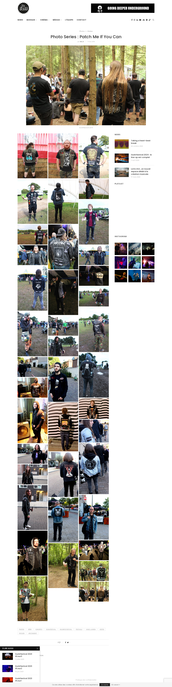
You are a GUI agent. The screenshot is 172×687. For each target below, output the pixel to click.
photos (21, 629)
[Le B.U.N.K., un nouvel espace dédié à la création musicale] (122, 172)
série (29, 629)
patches (21, 633)
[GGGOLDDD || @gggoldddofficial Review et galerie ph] (134, 276)
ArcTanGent (32, 633)
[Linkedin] (137, 19)
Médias (56, 20)
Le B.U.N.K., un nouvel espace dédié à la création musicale (140, 171)
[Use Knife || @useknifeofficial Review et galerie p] (148, 249)
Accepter (104, 685)
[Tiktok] (150, 19)
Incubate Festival (66, 629)
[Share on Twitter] (68, 642)
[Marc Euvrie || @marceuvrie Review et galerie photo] (121, 276)
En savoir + (116, 684)
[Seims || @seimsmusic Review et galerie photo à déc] (134, 262)
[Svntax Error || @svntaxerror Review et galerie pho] (121, 262)
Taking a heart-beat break (140, 142)
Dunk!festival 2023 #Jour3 (23, 655)
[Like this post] (61, 642)
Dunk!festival (51, 629)
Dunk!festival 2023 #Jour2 (23, 667)
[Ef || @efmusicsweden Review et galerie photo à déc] (148, 276)
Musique (31, 20)
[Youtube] (140, 19)
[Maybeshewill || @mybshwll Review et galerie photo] (121, 249)
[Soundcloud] (143, 19)
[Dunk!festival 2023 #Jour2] (7, 668)
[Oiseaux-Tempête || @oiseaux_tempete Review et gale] (148, 262)
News (20, 20)
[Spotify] (147, 19)
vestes (102, 629)
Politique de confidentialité (86, 680)
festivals (79, 629)
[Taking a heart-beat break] (122, 144)
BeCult (82, 41)
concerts (38, 629)
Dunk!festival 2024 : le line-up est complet (141, 156)
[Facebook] (131, 19)
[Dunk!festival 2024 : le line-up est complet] (122, 158)
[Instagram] (134, 19)
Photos (81, 31)
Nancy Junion (91, 629)
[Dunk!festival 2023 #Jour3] (7, 656)
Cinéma (44, 20)
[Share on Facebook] (65, 642)
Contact (81, 20)
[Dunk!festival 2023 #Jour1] (7, 680)
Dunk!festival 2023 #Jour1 (23, 679)
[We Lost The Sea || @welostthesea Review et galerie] (134, 249)
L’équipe (69, 20)
